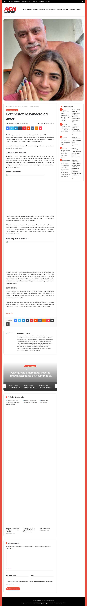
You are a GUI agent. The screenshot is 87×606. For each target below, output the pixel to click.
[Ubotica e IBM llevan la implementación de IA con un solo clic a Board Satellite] (66, 115)
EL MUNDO (35, 9)
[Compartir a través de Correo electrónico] (52, 320)
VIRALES (78, 9)
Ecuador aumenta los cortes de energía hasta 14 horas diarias (76, 128)
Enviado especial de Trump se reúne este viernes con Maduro (76, 151)
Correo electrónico (11, 575)
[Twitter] (12, 128)
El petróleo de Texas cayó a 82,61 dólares (29, 529)
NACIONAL (29, 9)
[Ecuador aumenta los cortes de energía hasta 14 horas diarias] (66, 128)
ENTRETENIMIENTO (50, 9)
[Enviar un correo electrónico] (18, 123)
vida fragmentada (45, 528)
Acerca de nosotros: (14, 1)
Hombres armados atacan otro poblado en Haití (76, 139)
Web (32, 575)
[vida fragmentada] (47, 463)
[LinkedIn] (16, 128)
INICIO (24, 9)
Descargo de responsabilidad (29, 1)
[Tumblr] (20, 128)
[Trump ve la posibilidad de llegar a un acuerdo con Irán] (13, 463)
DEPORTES (42, 9)
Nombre (8, 568)
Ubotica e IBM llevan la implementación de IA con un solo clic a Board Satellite (76, 114)
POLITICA (65, 9)
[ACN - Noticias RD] (9, 10)
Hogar (6, 1)
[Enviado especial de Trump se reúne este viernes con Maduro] (66, 152)
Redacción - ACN (13, 123)
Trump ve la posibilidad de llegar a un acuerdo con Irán (12, 529)
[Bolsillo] (40, 128)
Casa (8, 106)
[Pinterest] (24, 128)
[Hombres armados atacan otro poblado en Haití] (66, 140)
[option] (30, 374)
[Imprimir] (8, 324)
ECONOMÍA (59, 9)
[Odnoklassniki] (36, 128)
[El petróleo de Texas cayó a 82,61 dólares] (30, 463)
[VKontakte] (32, 128)
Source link (9, 313)
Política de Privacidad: (44, 1)
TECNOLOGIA (72, 9)
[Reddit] (28, 128)
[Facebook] (8, 128)
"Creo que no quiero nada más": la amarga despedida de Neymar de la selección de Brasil (30, 375)
